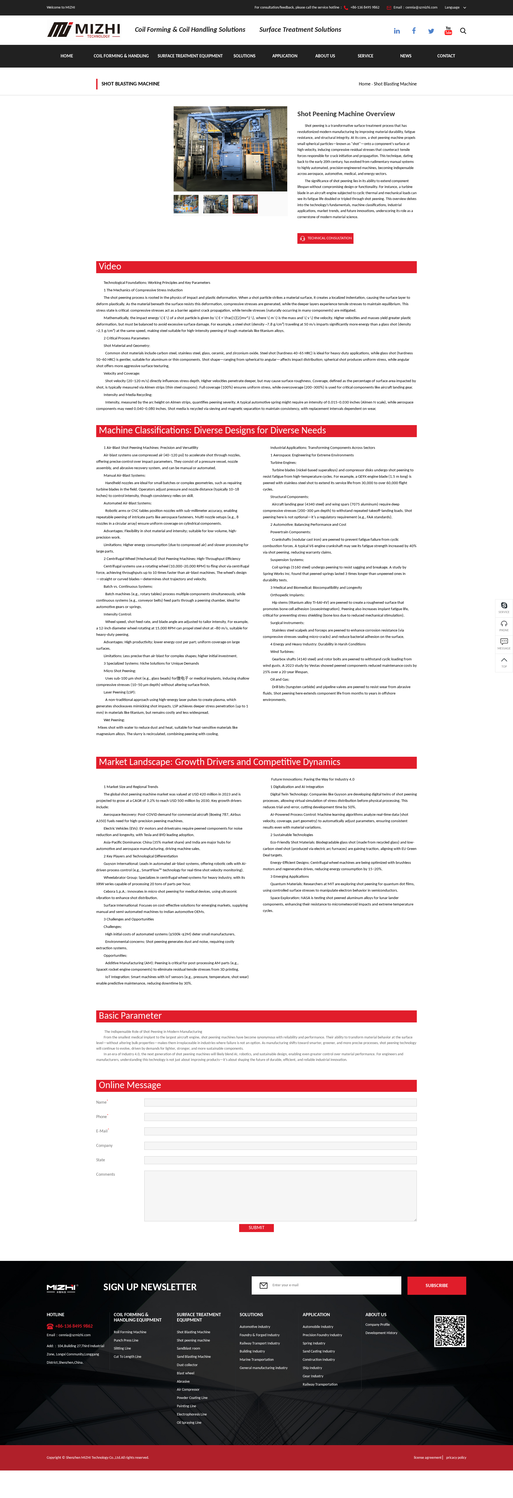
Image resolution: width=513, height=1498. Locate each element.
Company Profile (378, 1325)
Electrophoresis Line (192, 1415)
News (405, 56)
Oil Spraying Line (189, 1423)
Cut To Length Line (127, 1357)
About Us (325, 56)
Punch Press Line (126, 1341)
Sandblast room (188, 1349)
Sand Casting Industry (319, 1352)
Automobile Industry (318, 1327)
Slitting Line (122, 1349)
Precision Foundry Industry (322, 1335)
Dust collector (187, 1365)
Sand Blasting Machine (194, 1357)
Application (284, 56)
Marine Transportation (257, 1360)
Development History (381, 1333)
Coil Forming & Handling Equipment (121, 61)
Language (452, 8)
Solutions (244, 56)
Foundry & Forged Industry (259, 1335)
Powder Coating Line (192, 1398)
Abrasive (183, 1382)
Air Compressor (188, 1390)
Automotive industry (255, 1327)
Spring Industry (314, 1344)
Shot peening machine (193, 1341)
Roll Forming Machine (130, 1332)
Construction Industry (319, 1360)
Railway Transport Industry (260, 1344)
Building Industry (252, 1352)
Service (365, 56)
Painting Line (186, 1406)
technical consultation (330, 238)
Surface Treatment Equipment (190, 56)
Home (67, 56)
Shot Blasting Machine (395, 84)
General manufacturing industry (263, 1368)
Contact (446, 56)
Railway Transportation (320, 1385)
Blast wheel (185, 1373)
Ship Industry (312, 1368)
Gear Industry (313, 1376)
